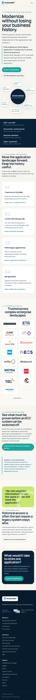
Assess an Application (11, 70)
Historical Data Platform (9, 620)
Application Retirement (9, 652)
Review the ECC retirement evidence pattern (17, 447)
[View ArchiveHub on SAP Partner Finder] (16, 611)
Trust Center (6, 629)
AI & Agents (5, 677)
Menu (31, 3)
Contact (4, 685)
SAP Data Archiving (8, 640)
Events (4, 668)
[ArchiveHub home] (8, 2)
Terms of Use (16, 697)
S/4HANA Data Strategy (9, 663)
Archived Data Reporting (9, 623)
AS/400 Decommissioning (10, 649)
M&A (3, 654)
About (4, 683)
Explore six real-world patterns (15, 539)
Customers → (18, 398)
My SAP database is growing (14, 76)
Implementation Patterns (9, 674)
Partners (4, 680)
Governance (5, 626)
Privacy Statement (7, 697)
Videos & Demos (7, 671)
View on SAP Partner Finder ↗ (27, 611)
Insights (4, 666)
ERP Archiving (6, 643)
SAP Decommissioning (8, 637)
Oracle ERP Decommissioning (10, 646)
